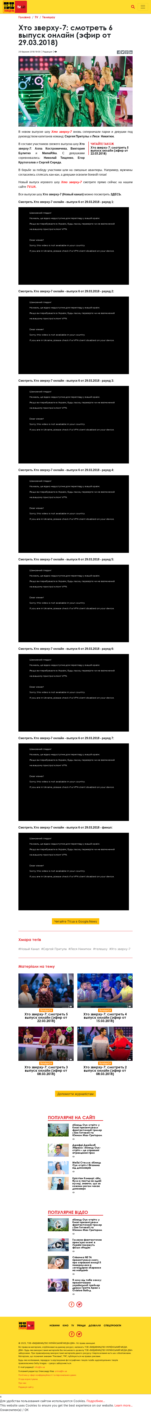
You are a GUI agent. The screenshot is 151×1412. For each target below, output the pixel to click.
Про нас (22, 1383)
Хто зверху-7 (61, 131)
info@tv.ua (40, 1367)
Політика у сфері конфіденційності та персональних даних (47, 1375)
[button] (133, 7)
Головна (24, 17)
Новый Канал (29, 949)
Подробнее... (96, 1401)
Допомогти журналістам (75, 1094)
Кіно (66, 1325)
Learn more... (124, 1405)
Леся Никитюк (80, 949)
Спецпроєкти (112, 1325)
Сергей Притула (55, 949)
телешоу (101, 949)
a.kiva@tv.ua (61, 1371)
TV (36, 17)
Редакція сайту (26, 1387)
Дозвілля (95, 1325)
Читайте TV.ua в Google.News (75, 921)
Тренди (81, 1325)
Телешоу (48, 17)
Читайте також (110, 148)
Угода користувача (28, 1379)
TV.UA (31, 186)
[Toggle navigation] (143, 7)
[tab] (72, 1304)
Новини (55, 1325)
